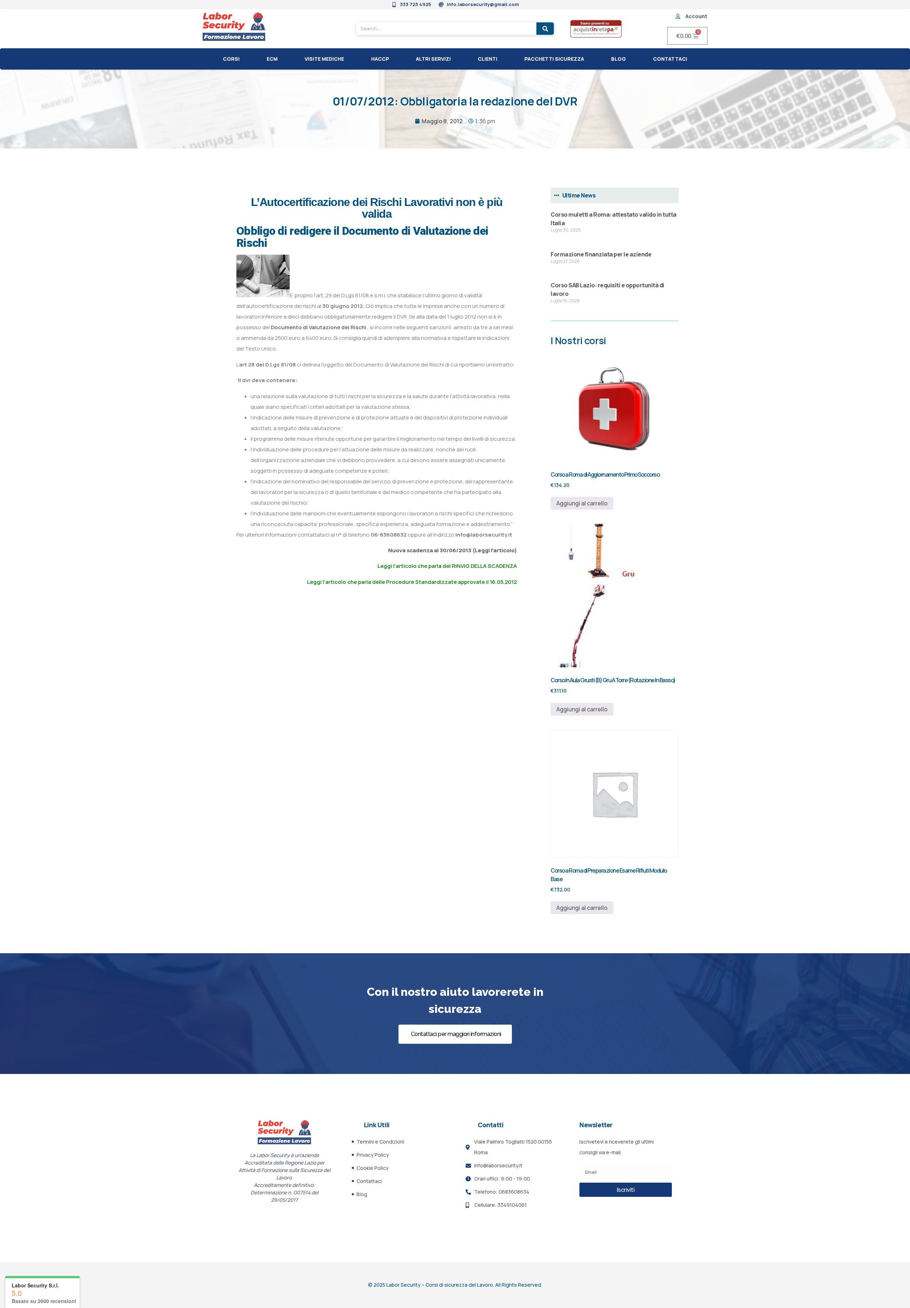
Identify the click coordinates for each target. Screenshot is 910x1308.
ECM (272, 58)
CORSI (231, 58)
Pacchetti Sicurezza (554, 58)
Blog (618, 58)
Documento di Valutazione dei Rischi (319, 327)
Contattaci (670, 58)
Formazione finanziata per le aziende (601, 254)
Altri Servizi (433, 58)
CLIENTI (487, 58)
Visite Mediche (324, 58)
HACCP (380, 58)
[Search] (545, 28)
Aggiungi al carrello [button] (581, 503)
